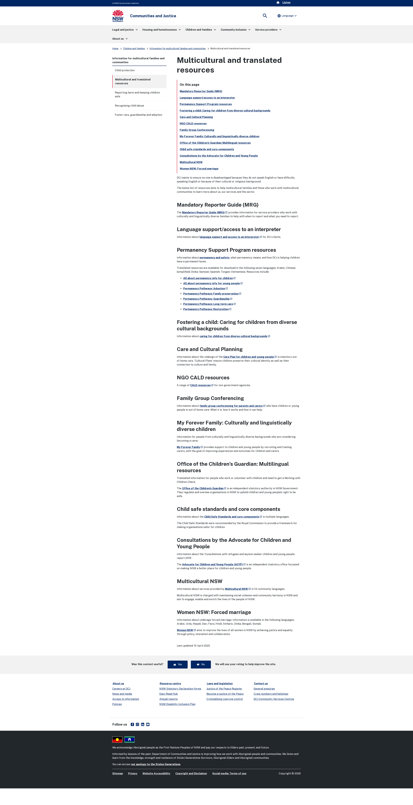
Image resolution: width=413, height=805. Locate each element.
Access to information (125, 699)
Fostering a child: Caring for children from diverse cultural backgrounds (225, 110)
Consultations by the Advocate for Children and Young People (219, 155)
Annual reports (168, 699)
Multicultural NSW (191, 162)
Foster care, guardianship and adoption (138, 114)
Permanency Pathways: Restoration (207, 309)
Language (287, 16)
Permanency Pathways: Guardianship (207, 298)
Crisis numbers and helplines (271, 693)
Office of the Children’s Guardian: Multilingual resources (215, 142)
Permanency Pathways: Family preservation (212, 293)
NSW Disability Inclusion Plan (177, 704)
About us (118, 683)
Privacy (132, 773)
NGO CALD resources (193, 123)
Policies (117, 704)
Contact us (261, 683)
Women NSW (186, 630)
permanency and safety (214, 257)
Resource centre (170, 683)
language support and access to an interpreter (231, 237)
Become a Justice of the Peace (225, 693)
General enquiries (264, 688)
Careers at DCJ (121, 688)
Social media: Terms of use (229, 773)
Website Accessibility (156, 773)
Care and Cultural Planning (196, 117)
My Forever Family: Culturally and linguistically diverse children (219, 136)
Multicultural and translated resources (133, 81)
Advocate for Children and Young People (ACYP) (214, 564)
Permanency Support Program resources (206, 104)
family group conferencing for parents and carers (233, 405)
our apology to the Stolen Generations (155, 764)
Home (115, 48)
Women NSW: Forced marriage (199, 168)
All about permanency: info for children (209, 278)
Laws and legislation (220, 683)
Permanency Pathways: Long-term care (209, 304)
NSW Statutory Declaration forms (180, 688)
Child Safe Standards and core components (233, 516)
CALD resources (202, 385)
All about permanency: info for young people (213, 283)
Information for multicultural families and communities (178, 48)
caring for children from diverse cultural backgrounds (235, 336)
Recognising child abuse (129, 105)
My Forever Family (190, 447)
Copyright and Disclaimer (191, 773)
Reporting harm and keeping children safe (137, 94)
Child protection (125, 70)
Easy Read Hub (168, 693)
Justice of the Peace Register (224, 688)
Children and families (134, 48)
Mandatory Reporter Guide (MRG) (201, 91)
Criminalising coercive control (224, 699)
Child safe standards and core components (207, 149)
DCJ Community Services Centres (274, 699)
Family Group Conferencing (197, 130)
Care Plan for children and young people (250, 356)
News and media (122, 693)
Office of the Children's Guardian (204, 488)
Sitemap (117, 773)
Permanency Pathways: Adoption (205, 288)
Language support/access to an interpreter (207, 97)
